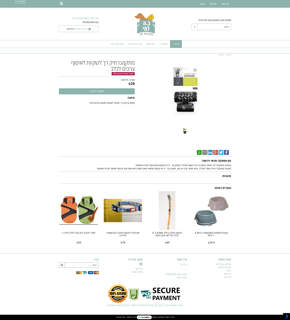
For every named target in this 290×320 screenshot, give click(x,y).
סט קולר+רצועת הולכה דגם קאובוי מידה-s (122, 234)
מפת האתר (224, 259)
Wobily (155, 317)
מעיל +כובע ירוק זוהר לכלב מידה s (78, 232)
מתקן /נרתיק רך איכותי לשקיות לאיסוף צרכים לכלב (112, 102)
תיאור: (131, 98)
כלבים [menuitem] (177, 44)
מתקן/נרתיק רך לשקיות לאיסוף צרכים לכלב (103, 66)
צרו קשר (182, 259)
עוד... (95, 259)
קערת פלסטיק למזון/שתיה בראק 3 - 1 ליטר (211, 234)
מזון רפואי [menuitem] (151, 44)
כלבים (221, 55)
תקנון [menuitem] (202, 3)
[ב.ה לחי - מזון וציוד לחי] (145, 24)
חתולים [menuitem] (164, 44)
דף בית (228, 55)
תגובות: (226, 176)
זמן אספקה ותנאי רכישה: (216, 160)
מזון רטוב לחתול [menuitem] (135, 44)
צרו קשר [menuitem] (225, 3)
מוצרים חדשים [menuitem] (224, 267)
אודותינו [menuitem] (213, 3)
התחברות (20, 1)
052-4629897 (78, 18)
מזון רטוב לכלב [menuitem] (117, 44)
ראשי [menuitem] (229, 270)
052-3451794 (92, 18)
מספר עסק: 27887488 (176, 274)
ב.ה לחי (183, 264)
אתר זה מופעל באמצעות (145, 317)
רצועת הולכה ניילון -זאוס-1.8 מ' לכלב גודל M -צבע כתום (167, 234)
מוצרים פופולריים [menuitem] (223, 264)
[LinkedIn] (210, 152)
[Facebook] (226, 152)
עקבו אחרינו (135, 259)
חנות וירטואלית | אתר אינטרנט (126, 317)
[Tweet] (221, 152)
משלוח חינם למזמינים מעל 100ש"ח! (215, 20)
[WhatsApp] (199, 152)
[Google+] (215, 152)
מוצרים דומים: (222, 188)
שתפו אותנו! (137, 271)
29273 (124, 79)
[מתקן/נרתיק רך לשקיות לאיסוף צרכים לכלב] (184, 131)
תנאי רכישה (182, 277)
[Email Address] (61, 3)
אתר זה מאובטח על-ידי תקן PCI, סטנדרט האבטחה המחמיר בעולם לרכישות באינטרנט (145, 305)
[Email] (204, 152)
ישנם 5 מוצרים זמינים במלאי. (123, 73)
